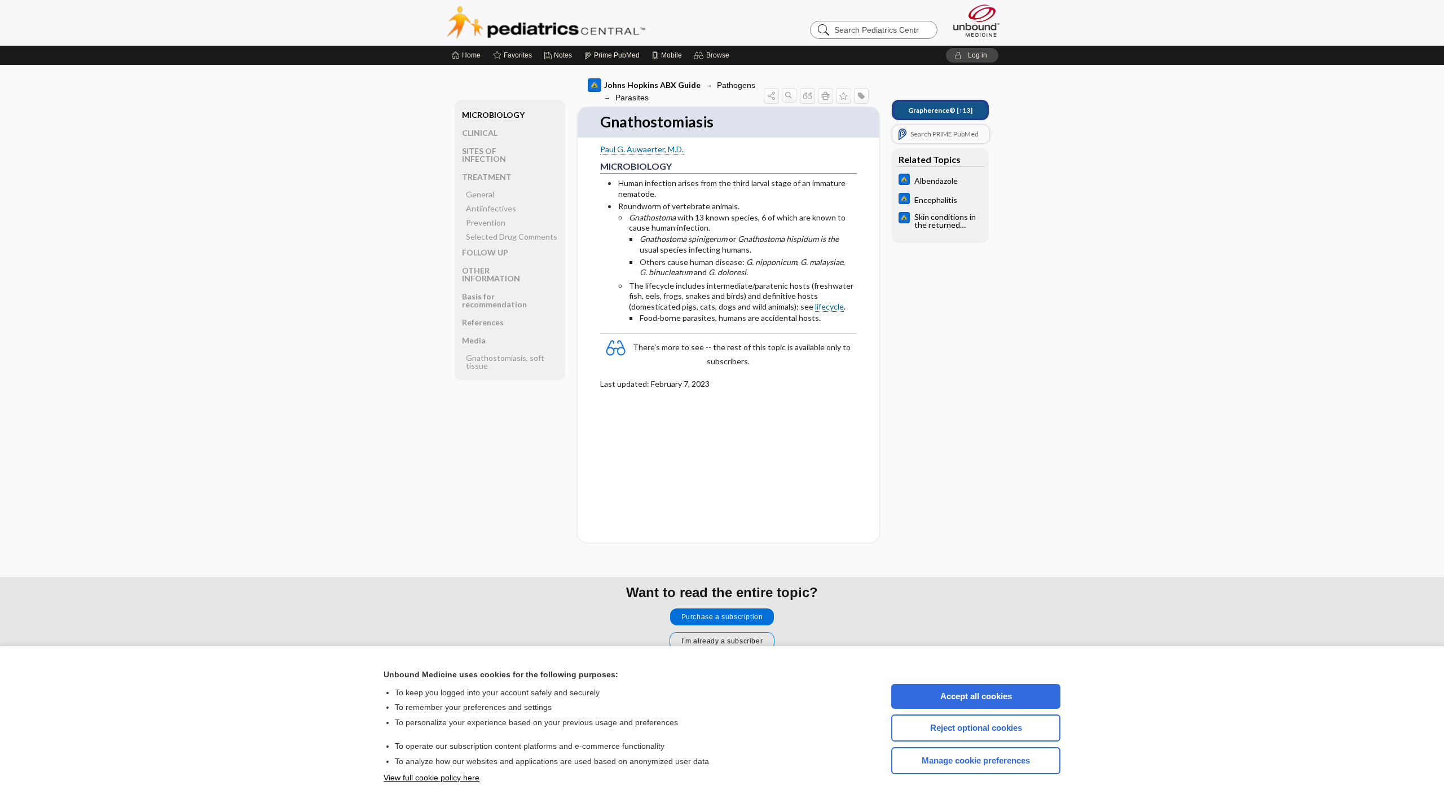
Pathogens (736, 85)
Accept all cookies (976, 696)
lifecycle (829, 306)
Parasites (632, 97)
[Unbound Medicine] (976, 20)
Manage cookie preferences (976, 760)
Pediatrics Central (587, 22)
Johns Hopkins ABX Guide (652, 85)
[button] (713, 55)
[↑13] (940, 110)
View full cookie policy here (431, 777)
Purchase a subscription (722, 617)
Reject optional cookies (976, 727)
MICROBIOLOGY (493, 115)
